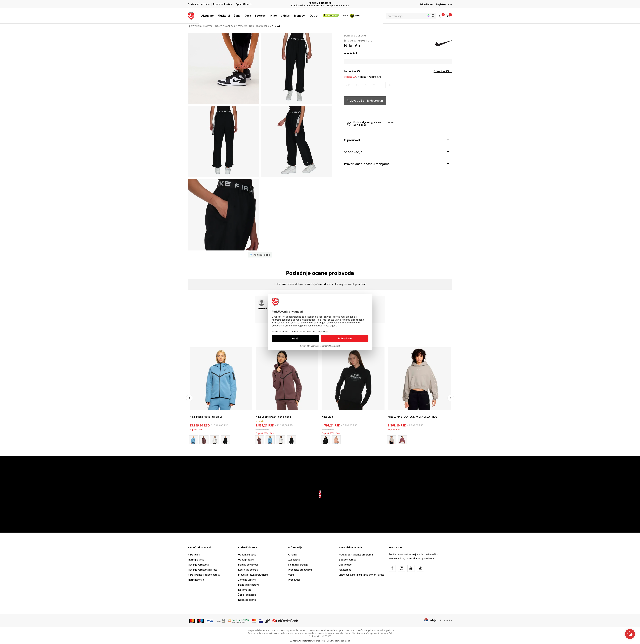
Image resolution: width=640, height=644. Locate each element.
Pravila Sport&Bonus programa (355, 554)
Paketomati (344, 569)
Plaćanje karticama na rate (202, 569)
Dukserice (195, 412)
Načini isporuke (196, 579)
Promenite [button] (446, 620)
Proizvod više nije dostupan (365, 100)
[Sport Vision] (191, 15)
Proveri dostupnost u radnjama (367, 164)
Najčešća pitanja (247, 599)
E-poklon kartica (347, 559)
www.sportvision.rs (305, 640)
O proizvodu (353, 140)
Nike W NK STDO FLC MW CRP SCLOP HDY (412, 416)
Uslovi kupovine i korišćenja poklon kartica (361, 574)
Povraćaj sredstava (248, 584)
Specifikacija (353, 152)
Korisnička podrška (248, 569)
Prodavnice (294, 579)
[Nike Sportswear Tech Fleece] (204, 440)
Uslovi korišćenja (247, 554)
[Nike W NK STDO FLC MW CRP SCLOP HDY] (419, 378)
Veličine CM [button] (374, 76)
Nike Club (327, 416)
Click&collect (345, 564)
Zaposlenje (294, 559)
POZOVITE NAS (320, 3)
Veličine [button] (362, 76)
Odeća (218, 25)
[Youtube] (411, 568)
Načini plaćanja (196, 559)
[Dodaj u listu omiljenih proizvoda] (248, 405)
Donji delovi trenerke (235, 25)
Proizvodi (208, 25)
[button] (215, 16)
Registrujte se (444, 4)
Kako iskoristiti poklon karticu (204, 574)
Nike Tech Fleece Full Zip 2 (206, 416)
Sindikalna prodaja (298, 564)
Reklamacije (244, 589)
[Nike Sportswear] (225, 440)
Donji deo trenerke (259, 25)
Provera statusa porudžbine (253, 574)
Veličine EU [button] (350, 76)
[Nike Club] (353, 378)
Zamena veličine (247, 579)
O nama (292, 554)
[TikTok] (420, 568)
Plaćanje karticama (198, 564)
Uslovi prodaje (246, 559)
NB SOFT (326, 640)
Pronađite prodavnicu (300, 569)
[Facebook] (392, 568)
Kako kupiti (194, 554)
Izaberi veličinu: (354, 71)
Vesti (291, 574)
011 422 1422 (320, 5)
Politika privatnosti (248, 564)
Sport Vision (194, 25)
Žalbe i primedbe (247, 594)
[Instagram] (401, 568)
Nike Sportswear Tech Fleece (273, 416)
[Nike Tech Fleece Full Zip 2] (221, 378)
